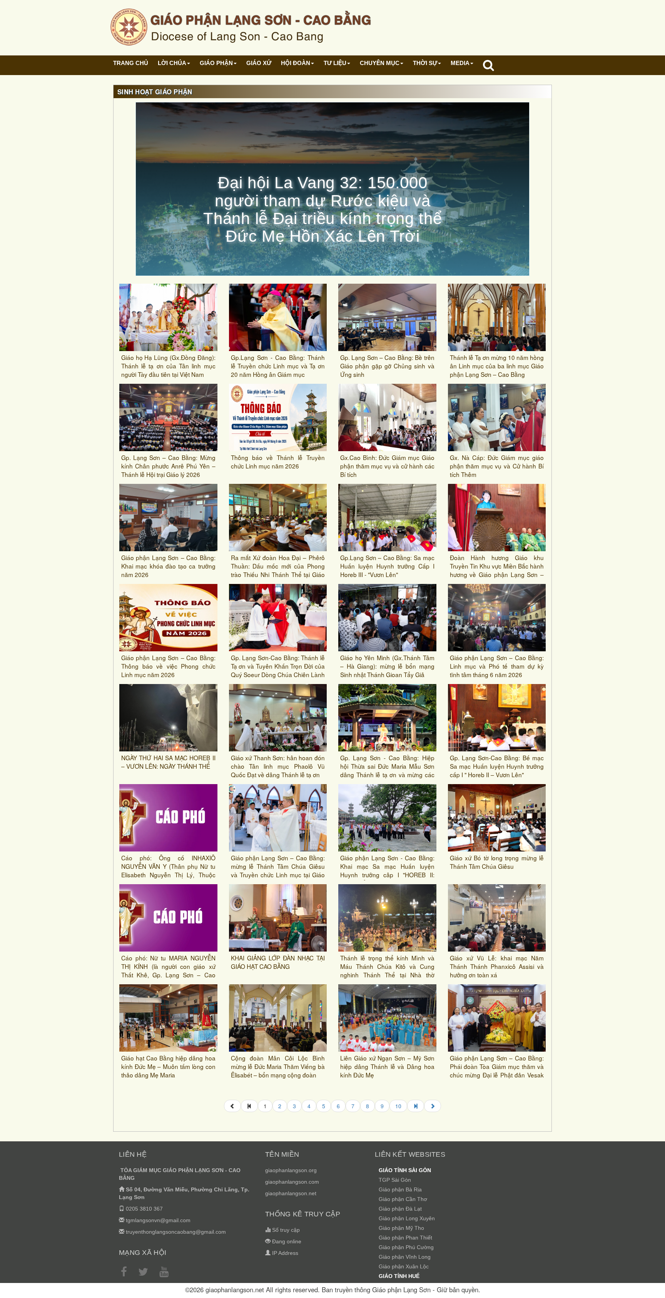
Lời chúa (172, 63)
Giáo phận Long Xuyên (407, 1218)
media (460, 63)
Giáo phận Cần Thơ (403, 1199)
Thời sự (425, 63)
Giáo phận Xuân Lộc (404, 1266)
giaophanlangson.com (292, 1182)
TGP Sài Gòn (395, 1180)
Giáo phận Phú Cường (406, 1247)
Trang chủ (130, 63)
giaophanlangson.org (291, 1170)
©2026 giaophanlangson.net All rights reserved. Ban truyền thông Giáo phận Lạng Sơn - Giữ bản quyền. (332, 1289)
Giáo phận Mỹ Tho (401, 1228)
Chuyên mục (379, 63)
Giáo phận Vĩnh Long (405, 1257)
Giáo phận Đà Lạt (400, 1209)
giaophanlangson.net (290, 1193)
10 (398, 1106)
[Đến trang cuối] (415, 1106)
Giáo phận (216, 63)
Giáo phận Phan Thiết (405, 1237)
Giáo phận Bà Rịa (400, 1189)
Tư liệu (335, 63)
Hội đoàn (295, 63)
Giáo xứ (258, 63)
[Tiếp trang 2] (432, 1106)
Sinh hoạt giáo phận (154, 91)
